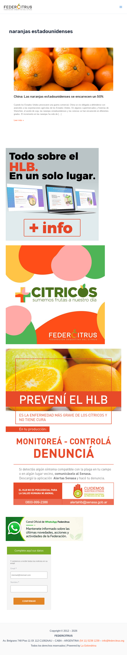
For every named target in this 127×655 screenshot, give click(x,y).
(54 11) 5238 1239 (89, 640)
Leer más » (19, 120)
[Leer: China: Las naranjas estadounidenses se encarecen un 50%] (63, 69)
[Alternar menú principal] (121, 7)
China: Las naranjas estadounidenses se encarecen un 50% (58, 96)
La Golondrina (88, 645)
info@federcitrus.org (113, 640)
